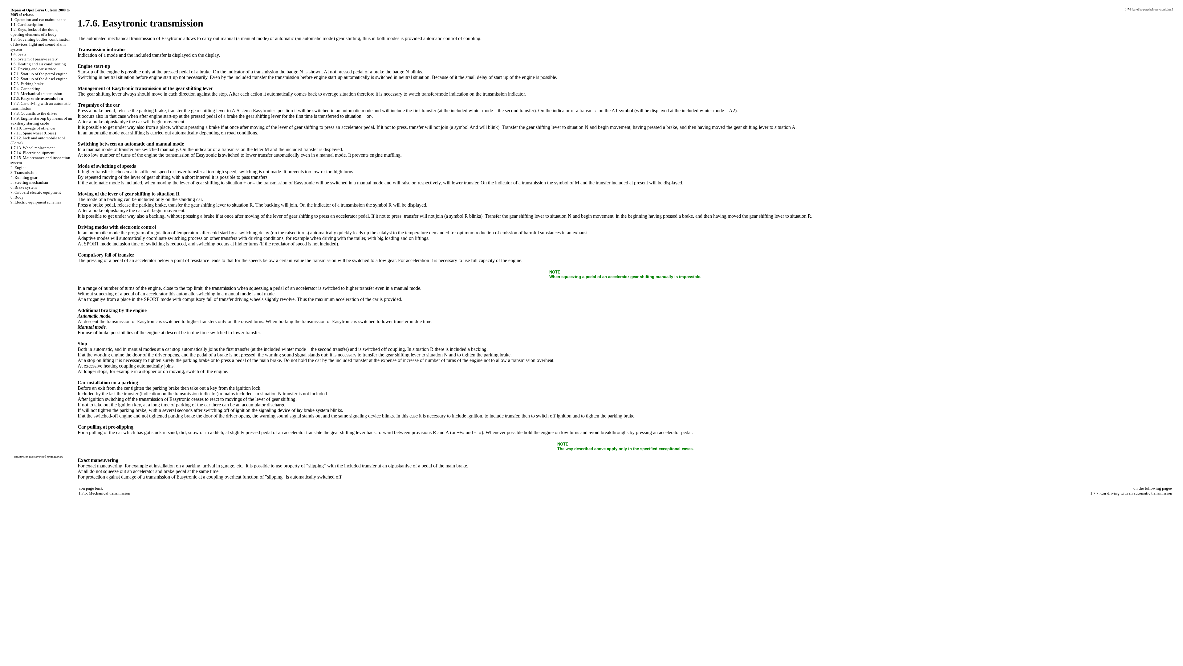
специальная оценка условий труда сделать (38, 456)
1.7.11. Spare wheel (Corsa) (33, 133)
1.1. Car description (26, 24)
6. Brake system (23, 187)
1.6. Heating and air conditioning (38, 64)
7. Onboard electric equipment (35, 192)
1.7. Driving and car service (33, 69)
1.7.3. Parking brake (27, 83)
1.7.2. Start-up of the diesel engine (38, 78)
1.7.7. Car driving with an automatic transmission (1131, 493)
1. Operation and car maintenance (38, 19)
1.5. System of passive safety (34, 59)
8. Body (17, 197)
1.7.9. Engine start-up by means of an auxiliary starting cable (41, 120)
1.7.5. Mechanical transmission (36, 93)
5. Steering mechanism (29, 182)
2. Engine (18, 167)
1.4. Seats (18, 54)
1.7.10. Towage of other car (32, 128)
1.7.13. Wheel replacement (32, 148)
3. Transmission (23, 172)
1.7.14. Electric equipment (32, 152)
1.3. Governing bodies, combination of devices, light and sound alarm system (40, 44)
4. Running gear (23, 177)
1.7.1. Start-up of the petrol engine (38, 74)
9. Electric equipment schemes (35, 202)
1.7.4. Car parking (25, 88)
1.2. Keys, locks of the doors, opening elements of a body (34, 32)
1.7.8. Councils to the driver (33, 113)
